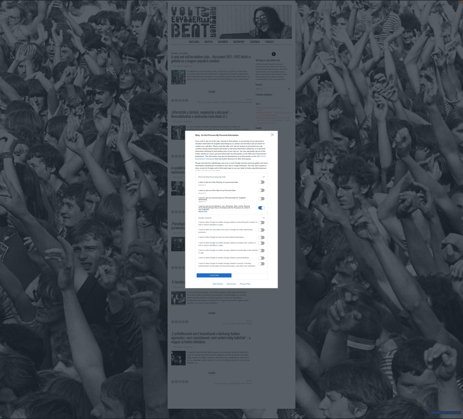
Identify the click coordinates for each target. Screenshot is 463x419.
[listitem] (231, 177)
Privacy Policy (245, 284)
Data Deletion (218, 284)
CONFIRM (214, 275)
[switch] (261, 182)
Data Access (231, 284)
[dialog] (231, 209)
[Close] (273, 135)
